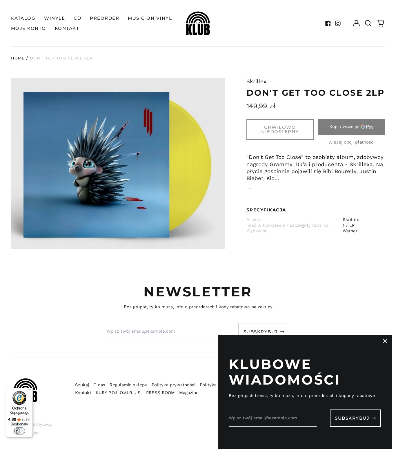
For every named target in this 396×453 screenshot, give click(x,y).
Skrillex (256, 81)
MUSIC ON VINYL (150, 18)
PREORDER (104, 18)
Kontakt (83, 392)
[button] (368, 23)
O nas (99, 384)
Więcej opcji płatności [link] (351, 142)
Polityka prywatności (173, 384)
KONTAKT (67, 28)
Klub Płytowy (39, 424)
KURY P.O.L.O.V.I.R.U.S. (119, 392)
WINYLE (54, 18)
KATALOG (23, 18)
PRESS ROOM (160, 392)
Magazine (189, 392)
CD (77, 18)
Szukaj (82, 384)
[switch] (19, 430)
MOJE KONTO (28, 28)
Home (18, 58)
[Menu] (29, 391)
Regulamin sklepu (128, 384)
